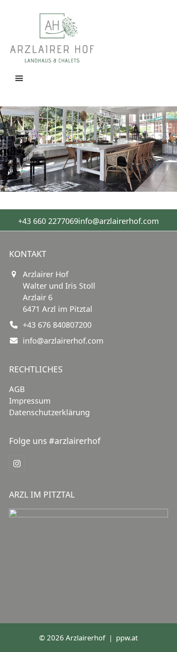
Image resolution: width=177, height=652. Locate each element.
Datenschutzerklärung (49, 412)
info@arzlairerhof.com (118, 221)
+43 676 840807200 (57, 325)
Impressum (30, 400)
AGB (17, 389)
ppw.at (127, 638)
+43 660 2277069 (48, 221)
